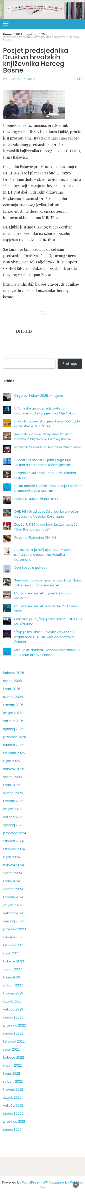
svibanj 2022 (13, 1081)
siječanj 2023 (13, 1017)
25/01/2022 (13, 79)
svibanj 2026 (13, 696)
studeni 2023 (13, 937)
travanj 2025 (13, 801)
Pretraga (70, 363)
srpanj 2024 (12, 873)
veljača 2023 (13, 1009)
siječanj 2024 (13, 921)
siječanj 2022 (13, 1113)
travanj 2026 (13, 705)
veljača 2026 (13, 721)
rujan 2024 (11, 857)
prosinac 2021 (14, 1121)
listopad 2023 (14, 945)
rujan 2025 (11, 761)
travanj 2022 (13, 1089)
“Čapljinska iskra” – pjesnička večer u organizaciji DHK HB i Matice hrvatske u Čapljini (45, 637)
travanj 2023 (13, 993)
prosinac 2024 (14, 833)
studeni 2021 (12, 1129)
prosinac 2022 (14, 1025)
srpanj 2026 (12, 680)
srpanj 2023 (12, 969)
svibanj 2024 (13, 889)
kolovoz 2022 (13, 1057)
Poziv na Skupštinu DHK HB (35, 537)
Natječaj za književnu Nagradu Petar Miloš (47, 447)
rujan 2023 (11, 953)
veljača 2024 (13, 913)
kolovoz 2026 (13, 672)
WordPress (31, 1182)
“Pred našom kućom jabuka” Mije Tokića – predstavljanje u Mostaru (47, 488)
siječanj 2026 (13, 729)
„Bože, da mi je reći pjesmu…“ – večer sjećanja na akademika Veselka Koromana (43, 554)
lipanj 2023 (11, 977)
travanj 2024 (13, 897)
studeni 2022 (13, 1033)
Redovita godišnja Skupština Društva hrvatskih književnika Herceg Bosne (43, 437)
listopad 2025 (14, 753)
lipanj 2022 (11, 1073)
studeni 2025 (13, 745)
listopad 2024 (14, 849)
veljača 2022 (13, 1105)
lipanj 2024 (11, 881)
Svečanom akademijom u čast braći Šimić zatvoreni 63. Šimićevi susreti (48, 583)
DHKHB (24, 331)
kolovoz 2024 (13, 865)
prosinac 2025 (14, 737)
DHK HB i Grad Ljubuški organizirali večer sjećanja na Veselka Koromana (46, 514)
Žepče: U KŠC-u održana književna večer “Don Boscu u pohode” (46, 527)
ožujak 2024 (12, 905)
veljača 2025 (13, 817)
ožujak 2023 (12, 1001)
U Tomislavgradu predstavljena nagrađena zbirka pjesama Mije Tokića (45, 411)
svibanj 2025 (13, 793)
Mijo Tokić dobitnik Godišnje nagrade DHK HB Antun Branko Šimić (47, 652)
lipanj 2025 (11, 785)
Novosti (29, 79)
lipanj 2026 (11, 688)
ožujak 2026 (12, 713)
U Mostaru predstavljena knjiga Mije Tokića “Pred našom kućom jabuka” (42, 462)
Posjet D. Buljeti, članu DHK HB (37, 498)
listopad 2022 (14, 1041)
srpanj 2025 (12, 777)
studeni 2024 (13, 841)
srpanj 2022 (12, 1065)
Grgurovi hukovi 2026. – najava (38, 395)
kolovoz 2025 (13, 769)
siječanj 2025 (13, 825)
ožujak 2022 (12, 1097)
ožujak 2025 (12, 809)
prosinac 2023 (14, 929)
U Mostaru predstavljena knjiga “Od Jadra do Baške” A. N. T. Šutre (47, 424)
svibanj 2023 (13, 985)
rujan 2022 (11, 1049)
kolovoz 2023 (13, 961)
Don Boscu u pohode (30, 567)
